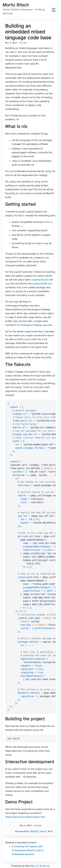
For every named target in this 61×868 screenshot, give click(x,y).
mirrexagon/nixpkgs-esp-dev (36, 325)
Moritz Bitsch (16, 5)
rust (44, 831)
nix (17, 119)
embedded (23, 831)
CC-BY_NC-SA (43, 866)
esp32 (35, 831)
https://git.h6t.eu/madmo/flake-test (25, 817)
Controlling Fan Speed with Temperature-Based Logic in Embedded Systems (28, 850)
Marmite (29, 866)
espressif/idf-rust (42, 283)
